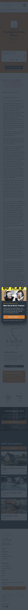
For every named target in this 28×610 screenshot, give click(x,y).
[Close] (25, 289)
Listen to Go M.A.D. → (14, 317)
